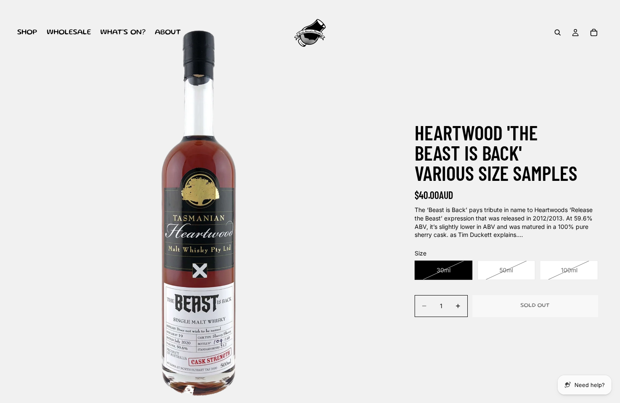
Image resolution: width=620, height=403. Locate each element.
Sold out (535, 305)
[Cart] (594, 32)
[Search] (557, 32)
